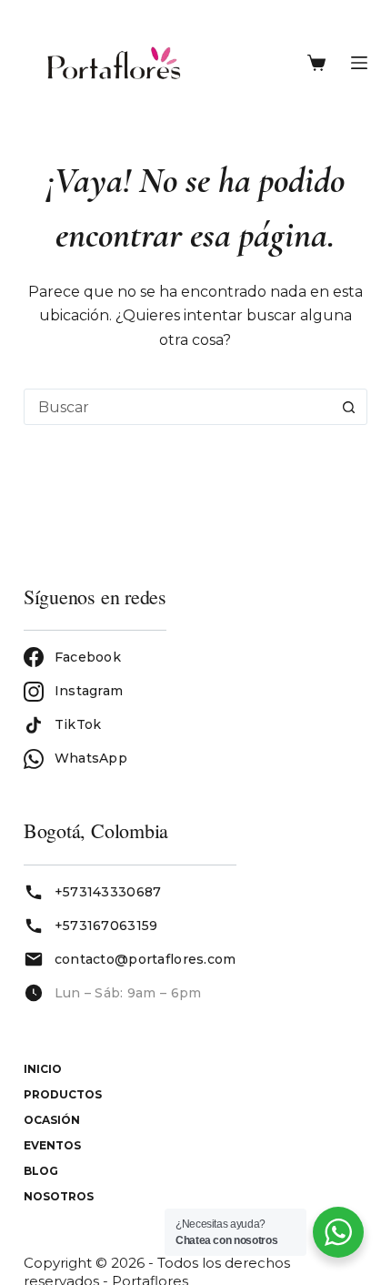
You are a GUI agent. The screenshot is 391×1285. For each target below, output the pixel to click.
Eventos (52, 1145)
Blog (41, 1171)
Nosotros (59, 1196)
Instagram (89, 691)
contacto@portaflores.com (145, 959)
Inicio (43, 1069)
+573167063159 (106, 925)
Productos (63, 1094)
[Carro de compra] (320, 63)
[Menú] (359, 63)
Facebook (88, 657)
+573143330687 (108, 892)
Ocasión (52, 1120)
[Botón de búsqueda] (348, 407)
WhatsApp (91, 758)
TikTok (78, 724)
